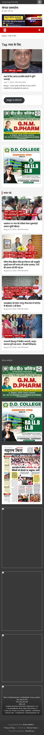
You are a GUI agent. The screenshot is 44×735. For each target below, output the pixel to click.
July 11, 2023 (9, 82)
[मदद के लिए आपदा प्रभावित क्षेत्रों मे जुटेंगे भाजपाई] (22, 61)
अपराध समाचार (8, 335)
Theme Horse (31, 728)
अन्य (5, 71)
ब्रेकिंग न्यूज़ (12, 71)
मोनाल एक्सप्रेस (10, 7)
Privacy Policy (9, 728)
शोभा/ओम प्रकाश (20, 82)
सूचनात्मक (34, 215)
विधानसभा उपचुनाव (9, 294)
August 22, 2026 (10, 347)
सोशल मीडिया (8, 218)
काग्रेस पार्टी (13, 211)
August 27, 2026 (10, 229)
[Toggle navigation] (5, 30)
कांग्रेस (6, 211)
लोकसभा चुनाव (25, 291)
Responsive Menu (39, 2)
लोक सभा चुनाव (15, 291)
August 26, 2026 (10, 271)
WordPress (29, 731)
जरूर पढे (7, 192)
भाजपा (35, 253)
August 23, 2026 (10, 309)
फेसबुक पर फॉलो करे (14, 100)
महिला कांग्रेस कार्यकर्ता (10, 215)
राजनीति (19, 71)
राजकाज (21, 215)
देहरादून (21, 253)
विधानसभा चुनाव (21, 294)
